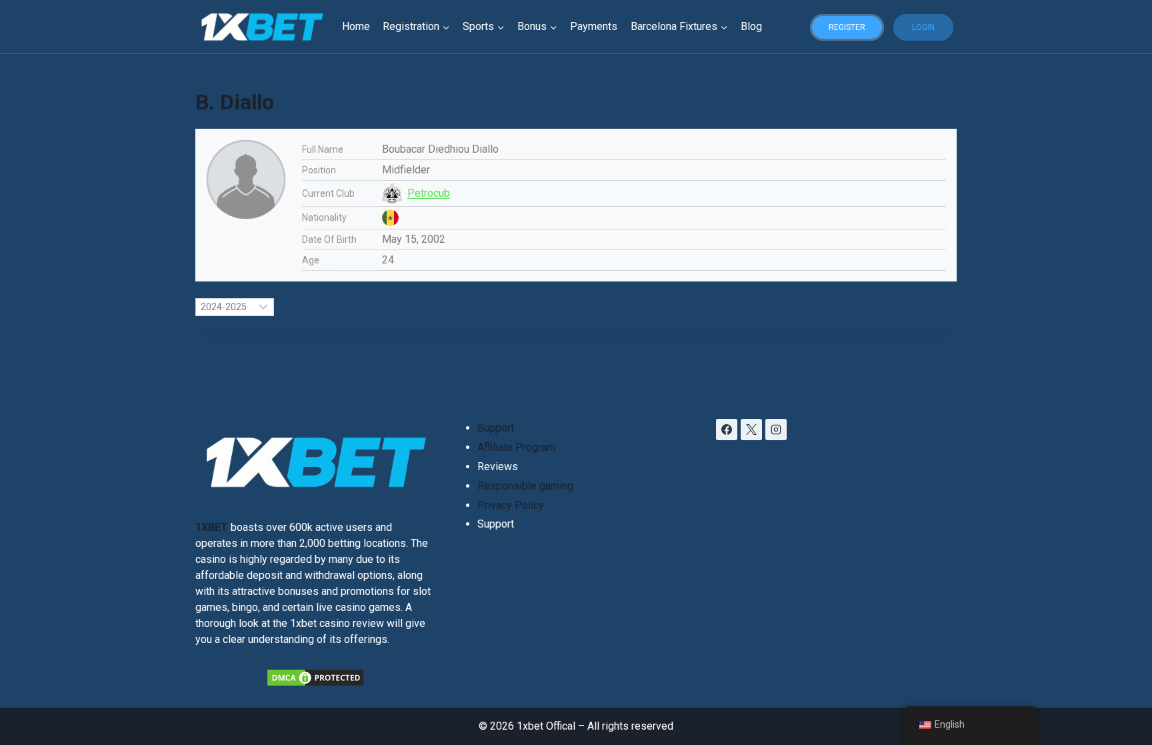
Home (356, 26)
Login (923, 27)
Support (495, 428)
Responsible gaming (525, 486)
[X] (751, 429)
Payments (593, 26)
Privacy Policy (510, 505)
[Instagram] (776, 429)
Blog (751, 26)
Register (847, 27)
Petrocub (428, 193)
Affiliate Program (516, 447)
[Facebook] (726, 429)
